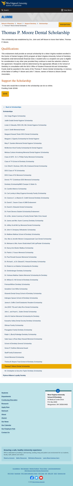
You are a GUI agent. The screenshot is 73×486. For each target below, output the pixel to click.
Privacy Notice (43, 468)
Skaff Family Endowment (13, 352)
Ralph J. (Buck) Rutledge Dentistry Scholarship (20, 334)
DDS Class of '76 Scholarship (15, 170)
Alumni (19, 23)
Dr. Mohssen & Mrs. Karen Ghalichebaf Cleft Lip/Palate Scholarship (27, 243)
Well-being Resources (34, 458)
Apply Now (5, 407)
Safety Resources (21, 458)
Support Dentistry (30, 23)
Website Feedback (34, 468)
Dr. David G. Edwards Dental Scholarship (18, 207)
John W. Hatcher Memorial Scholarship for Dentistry (22, 316)
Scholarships (43, 23)
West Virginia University (38, 482)
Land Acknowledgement (54, 468)
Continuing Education (9, 400)
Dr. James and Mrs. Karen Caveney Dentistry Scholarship (24, 220)
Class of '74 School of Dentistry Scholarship (19, 161)
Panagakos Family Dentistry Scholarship (18, 330)
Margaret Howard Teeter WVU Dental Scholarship (21, 134)
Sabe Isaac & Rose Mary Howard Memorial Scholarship (23, 339)
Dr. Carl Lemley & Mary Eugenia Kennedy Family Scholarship (25, 193)
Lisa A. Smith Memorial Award (15, 129)
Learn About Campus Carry (51, 458)
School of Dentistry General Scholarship (18, 343)
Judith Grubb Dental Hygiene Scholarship (19, 120)
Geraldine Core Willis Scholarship (16, 289)
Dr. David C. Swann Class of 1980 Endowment (20, 202)
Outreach (5, 411)
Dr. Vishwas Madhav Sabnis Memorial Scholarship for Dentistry (26, 275)
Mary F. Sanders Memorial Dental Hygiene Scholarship (23, 143)
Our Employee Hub (8, 429)
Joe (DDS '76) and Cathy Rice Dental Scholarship (21, 307)
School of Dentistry (8, 23)
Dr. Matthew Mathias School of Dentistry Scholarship (22, 234)
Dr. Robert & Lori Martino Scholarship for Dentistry (21, 266)
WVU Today (41, 473)
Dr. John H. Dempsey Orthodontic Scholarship (20, 230)
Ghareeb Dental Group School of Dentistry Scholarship (23, 293)
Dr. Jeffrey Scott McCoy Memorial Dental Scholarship (22, 225)
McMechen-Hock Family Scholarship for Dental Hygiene (23, 148)
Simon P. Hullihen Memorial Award (16, 348)
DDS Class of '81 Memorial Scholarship (18, 175)
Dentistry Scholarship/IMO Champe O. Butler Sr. (21, 184)
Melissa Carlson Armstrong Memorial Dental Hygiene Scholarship (27, 152)
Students (5, 393)
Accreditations (16, 468)
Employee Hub (61, 473)
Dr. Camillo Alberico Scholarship (15, 189)
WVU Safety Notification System (29, 473)
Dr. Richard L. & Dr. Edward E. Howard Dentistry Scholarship (25, 261)
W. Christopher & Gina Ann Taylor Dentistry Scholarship (23, 371)
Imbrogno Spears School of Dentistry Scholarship (21, 298)
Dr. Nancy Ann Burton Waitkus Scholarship (19, 248)
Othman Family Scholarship (14, 325)
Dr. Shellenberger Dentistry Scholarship (18, 271)
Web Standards (25, 468)
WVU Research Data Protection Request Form (36, 470)
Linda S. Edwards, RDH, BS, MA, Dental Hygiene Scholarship (25, 125)
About (4, 414)
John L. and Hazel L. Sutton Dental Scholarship (20, 311)
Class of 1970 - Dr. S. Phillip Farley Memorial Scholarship (24, 157)
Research (5, 403)
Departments (6, 396)
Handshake (17, 473)
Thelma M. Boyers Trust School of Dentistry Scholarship (23, 362)
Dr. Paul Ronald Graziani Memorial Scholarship (20, 257)
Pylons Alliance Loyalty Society (14, 375)
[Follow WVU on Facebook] (32, 478)
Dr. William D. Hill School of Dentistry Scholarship (21, 280)
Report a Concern (9, 458)
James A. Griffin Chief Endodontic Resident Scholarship (23, 302)
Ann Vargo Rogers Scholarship (15, 116)
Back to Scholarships (13, 107)
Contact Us (6, 432)
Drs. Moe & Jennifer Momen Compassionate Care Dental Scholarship (28, 239)
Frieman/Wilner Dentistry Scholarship (17, 284)
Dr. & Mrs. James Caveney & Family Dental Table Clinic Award (26, 216)
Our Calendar (6, 425)
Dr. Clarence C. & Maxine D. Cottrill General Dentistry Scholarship (27, 198)
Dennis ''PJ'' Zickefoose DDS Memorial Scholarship (22, 180)
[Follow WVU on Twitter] (36, 478)
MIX (46, 473)
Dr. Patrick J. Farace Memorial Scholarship (19, 252)
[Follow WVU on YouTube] (41, 478)
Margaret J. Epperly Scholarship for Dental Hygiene (22, 139)
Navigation (65, 24)
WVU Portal (11, 473)
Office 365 (50, 473)
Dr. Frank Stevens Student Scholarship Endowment (22, 211)
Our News (5, 421)
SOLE (55, 473)
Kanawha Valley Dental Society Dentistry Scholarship (23, 321)
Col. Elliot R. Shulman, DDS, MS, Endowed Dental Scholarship (26, 166)
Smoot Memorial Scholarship (14, 357)
